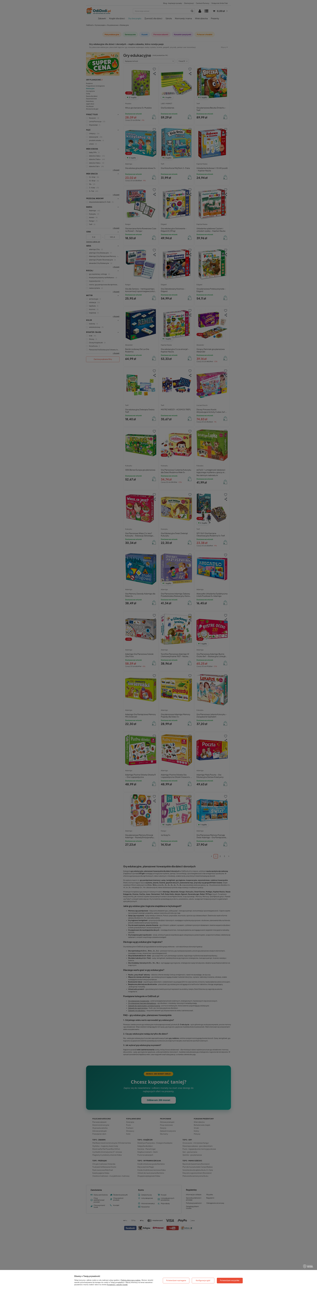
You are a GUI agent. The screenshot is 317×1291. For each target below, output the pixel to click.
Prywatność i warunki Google (117, 1285)
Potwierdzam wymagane (176, 1280)
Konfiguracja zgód (203, 1280)
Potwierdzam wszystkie (229, 1280)
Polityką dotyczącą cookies (131, 1280)
